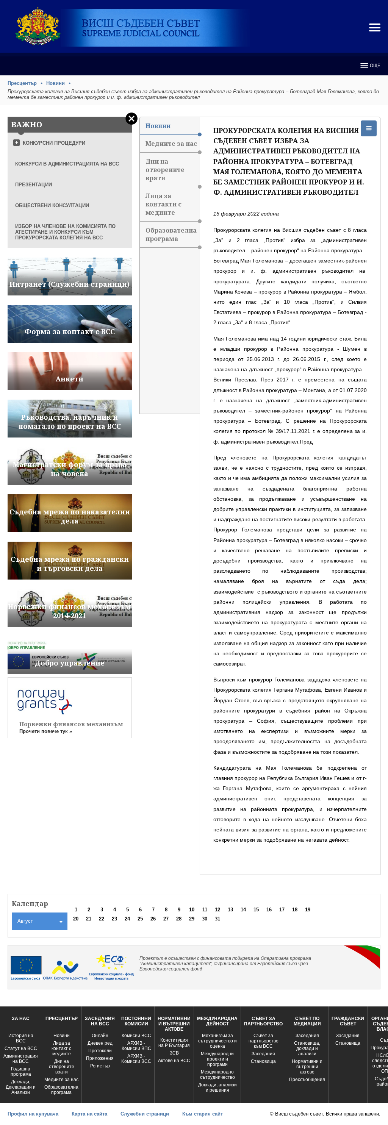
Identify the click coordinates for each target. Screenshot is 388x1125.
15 (256, 909)
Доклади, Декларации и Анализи (21, 1087)
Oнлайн (100, 1035)
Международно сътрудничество (217, 1074)
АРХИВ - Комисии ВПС (136, 1046)
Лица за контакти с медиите (163, 204)
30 (204, 919)
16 (269, 909)
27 (166, 919)
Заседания (263, 1053)
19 (307, 909)
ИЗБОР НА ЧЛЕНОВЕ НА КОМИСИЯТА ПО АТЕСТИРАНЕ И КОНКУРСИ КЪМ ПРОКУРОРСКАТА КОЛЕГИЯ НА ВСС (65, 232)
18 (294, 909)
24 (127, 919)
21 (88, 919)
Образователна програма (171, 234)
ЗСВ (174, 1053)
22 (101, 919)
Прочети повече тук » (45, 731)
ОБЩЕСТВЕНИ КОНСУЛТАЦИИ (52, 205)
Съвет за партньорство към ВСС (263, 1041)
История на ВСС (20, 1038)
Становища (263, 1061)
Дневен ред (100, 1043)
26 (153, 919)
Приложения (100, 1058)
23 (114, 919)
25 (140, 919)
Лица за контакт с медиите (61, 1048)
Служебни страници (144, 1114)
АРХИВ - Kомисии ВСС (136, 1058)
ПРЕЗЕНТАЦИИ (33, 185)
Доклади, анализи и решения (217, 1087)
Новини (55, 83)
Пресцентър (22, 83)
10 (191, 909)
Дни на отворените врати (165, 169)
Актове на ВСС (174, 1060)
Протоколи (100, 1050)
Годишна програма (21, 1071)
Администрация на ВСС (20, 1058)
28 (178, 919)
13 (230, 909)
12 (217, 909)
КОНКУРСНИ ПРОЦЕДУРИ (54, 143)
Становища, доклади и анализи (307, 1048)
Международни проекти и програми (217, 1059)
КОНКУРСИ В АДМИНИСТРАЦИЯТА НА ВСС (67, 164)
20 (75, 919)
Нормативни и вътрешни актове (307, 1067)
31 (217, 919)
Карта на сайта (89, 1114)
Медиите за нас (171, 143)
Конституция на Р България (174, 1043)
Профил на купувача (33, 1114)
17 (282, 909)
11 (204, 909)
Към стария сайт (202, 1114)
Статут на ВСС (21, 1048)
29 (191, 919)
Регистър (100, 1066)
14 (243, 909)
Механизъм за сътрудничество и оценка (217, 1041)
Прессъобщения (307, 1079)
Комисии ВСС (136, 1035)
